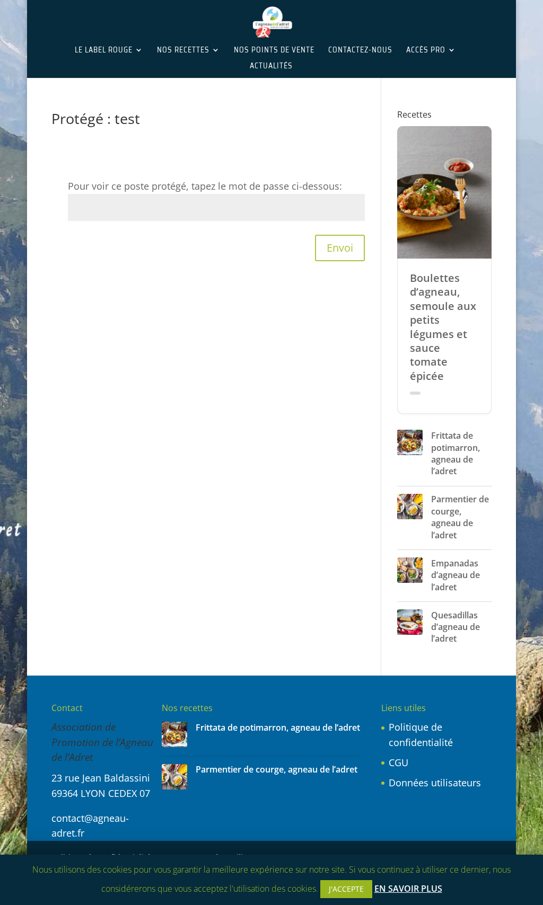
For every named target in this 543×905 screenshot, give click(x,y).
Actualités (271, 67)
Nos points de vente (274, 51)
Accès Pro (425, 51)
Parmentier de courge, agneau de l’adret (460, 516)
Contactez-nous (360, 51)
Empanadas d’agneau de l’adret (455, 575)
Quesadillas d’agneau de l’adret (455, 627)
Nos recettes (183, 51)
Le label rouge (104, 51)
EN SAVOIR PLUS (408, 888)
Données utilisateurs (435, 782)
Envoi (340, 248)
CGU (398, 762)
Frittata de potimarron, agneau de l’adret (455, 453)
